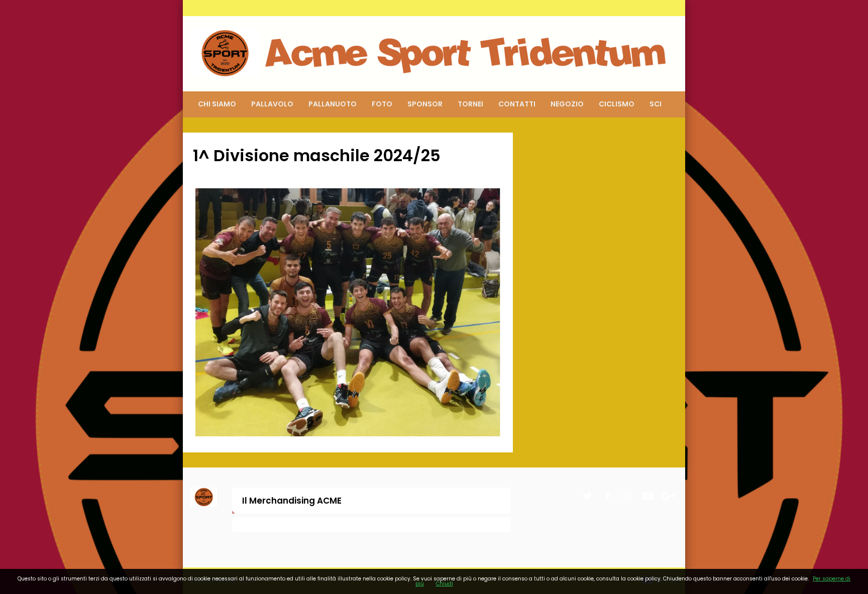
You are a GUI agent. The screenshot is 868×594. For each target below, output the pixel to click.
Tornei (470, 104)
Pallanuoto (332, 104)
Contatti (516, 104)
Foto (382, 104)
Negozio (567, 104)
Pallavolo (272, 104)
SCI (655, 104)
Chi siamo (217, 104)
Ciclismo (616, 104)
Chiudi (444, 583)
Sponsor (425, 104)
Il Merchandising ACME (292, 501)
